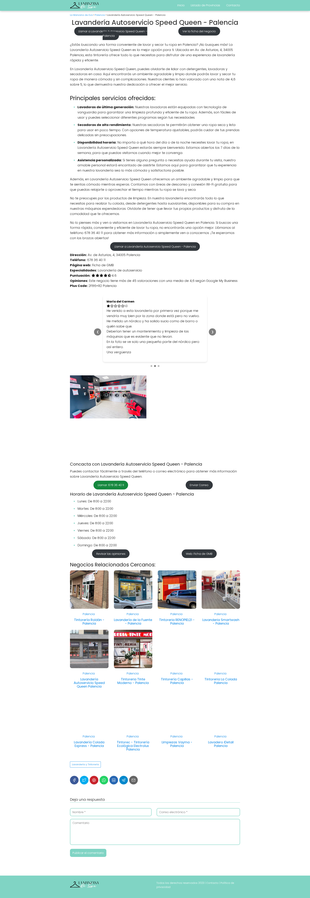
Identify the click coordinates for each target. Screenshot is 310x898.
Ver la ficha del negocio (199, 31)
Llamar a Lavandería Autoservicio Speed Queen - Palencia (155, 247)
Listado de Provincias (205, 5)
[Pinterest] (94, 806)
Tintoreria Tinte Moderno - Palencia (133, 707)
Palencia (89, 640)
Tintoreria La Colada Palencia (221, 707)
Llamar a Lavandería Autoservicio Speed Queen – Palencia (112, 33)
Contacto (233, 5)
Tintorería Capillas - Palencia (177, 707)
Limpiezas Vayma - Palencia (177, 770)
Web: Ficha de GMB (199, 579)
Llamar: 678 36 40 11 (111, 511)
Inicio (181, 5)
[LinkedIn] (113, 806)
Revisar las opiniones (110, 579)
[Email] (133, 806)
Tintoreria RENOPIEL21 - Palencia (177, 647)
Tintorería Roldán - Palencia (89, 647)
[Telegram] (123, 806)
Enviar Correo (199, 511)
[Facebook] (74, 806)
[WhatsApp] (104, 806)
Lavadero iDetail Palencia (221, 770)
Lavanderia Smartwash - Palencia (220, 647)
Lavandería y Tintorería (85, 790)
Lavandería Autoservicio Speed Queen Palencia (89, 708)
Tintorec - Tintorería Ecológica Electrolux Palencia (133, 771)
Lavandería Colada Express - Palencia (89, 770)
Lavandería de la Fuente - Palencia (133, 647)
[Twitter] (84, 806)
